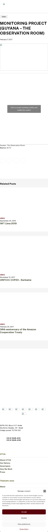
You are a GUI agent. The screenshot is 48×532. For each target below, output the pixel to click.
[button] (45, 491)
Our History (5, 463)
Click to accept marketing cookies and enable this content (24, 109)
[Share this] (2, 160)
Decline (24, 518)
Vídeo (4, 17)
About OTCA (5, 460)
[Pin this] (23, 160)
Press (2, 472)
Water (2, 487)
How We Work (6, 469)
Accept (24, 512)
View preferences (24, 524)
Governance (5, 466)
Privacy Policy (24, 529)
